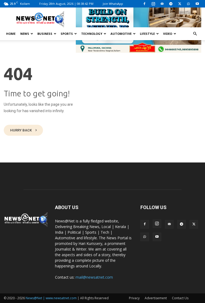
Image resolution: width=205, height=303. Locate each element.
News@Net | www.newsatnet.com (51, 298)
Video (167, 34)
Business (44, 34)
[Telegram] (171, 3)
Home (10, 34)
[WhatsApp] (188, 3)
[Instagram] (153, 3)
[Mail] (162, 3)
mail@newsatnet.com (94, 277)
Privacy (134, 298)
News (24, 34)
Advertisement (156, 298)
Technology (91, 34)
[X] (180, 3)
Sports (67, 34)
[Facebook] (144, 3)
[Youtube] (197, 3)
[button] (194, 33)
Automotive (121, 34)
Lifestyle (147, 34)
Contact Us (180, 298)
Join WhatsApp (113, 4)
